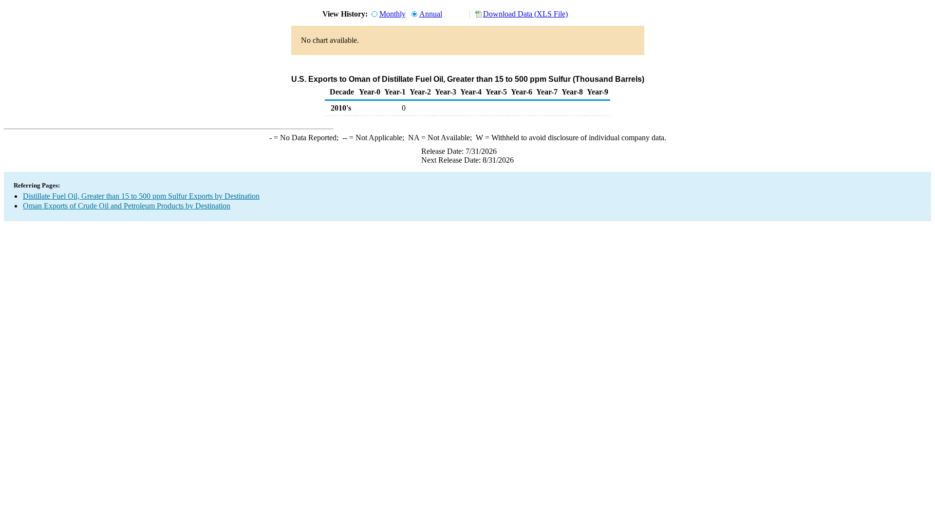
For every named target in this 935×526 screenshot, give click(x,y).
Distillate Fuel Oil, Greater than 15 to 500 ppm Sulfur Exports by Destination (141, 196)
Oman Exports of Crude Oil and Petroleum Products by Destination (126, 206)
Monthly (392, 14)
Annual (430, 14)
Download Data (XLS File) (525, 14)
